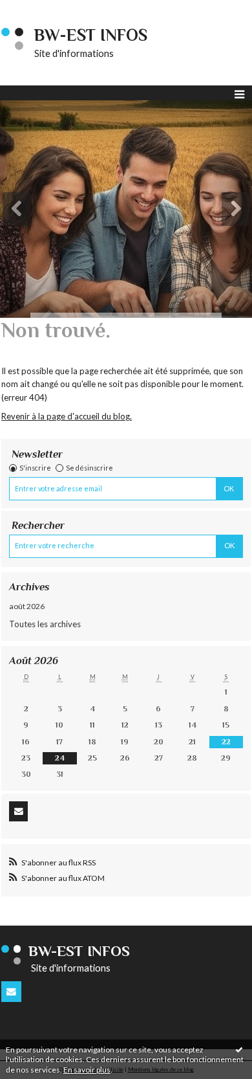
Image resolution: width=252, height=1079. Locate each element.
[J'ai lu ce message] (239, 1049)
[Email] (18, 811)
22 (226, 741)
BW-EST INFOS (90, 35)
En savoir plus (86, 1069)
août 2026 (27, 606)
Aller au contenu (35, 9)
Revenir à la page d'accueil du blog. (66, 416)
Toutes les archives (45, 624)
